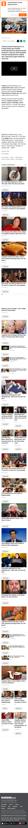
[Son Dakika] (14, 798)
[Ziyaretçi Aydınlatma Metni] (7, 820)
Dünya (17, 804)
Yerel (21, 806)
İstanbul (19, 91)
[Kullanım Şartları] (5, 817)
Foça (3, 134)
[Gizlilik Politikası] (13, 817)
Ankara (3, 102)
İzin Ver (23, 15)
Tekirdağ (15, 102)
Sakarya (9, 100)
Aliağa (7, 138)
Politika (3, 808)
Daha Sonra (13, 15)
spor (17, 93)
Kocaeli (15, 100)
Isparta (9, 102)
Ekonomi (3, 806)
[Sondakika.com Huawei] (23, 823)
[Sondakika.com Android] (14, 823)
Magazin (15, 806)
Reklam (8, 802)
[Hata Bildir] (16, 820)
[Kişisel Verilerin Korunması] (20, 819)
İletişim (11, 802)
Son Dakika (4, 804)
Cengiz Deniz (5, 87)
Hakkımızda (3, 802)
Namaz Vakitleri (11, 808)
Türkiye (3, 85)
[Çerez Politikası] (9, 819)
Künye (15, 802)
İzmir (21, 102)
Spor (12, 87)
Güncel (11, 804)
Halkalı (14, 93)
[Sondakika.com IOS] (5, 823)
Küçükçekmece (6, 93)
